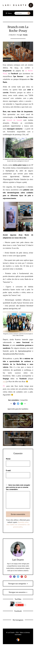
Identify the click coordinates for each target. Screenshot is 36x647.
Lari (20, 35)
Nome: (8, 459)
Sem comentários (13, 400)
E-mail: (8, 470)
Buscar (28, 13)
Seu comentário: (12, 489)
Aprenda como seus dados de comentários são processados (18, 524)
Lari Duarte (18, 559)
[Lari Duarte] (18, 5)
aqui (4, 381)
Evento (25, 35)
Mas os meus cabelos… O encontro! (18, 438)
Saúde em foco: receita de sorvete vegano (18, 420)
